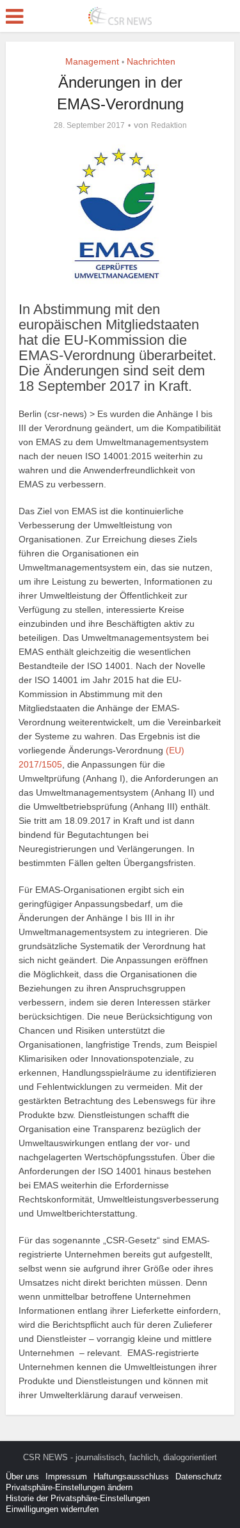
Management (92, 61)
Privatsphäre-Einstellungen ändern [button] (69, 1487)
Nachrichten (151, 61)
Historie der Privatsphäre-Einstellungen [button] (78, 1498)
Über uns (22, 1476)
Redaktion (169, 125)
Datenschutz (198, 1476)
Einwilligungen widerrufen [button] (52, 1509)
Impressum (66, 1476)
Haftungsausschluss (131, 1476)
